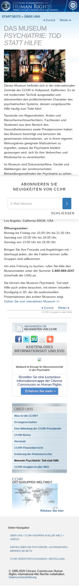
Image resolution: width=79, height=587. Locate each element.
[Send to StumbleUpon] (34, 339)
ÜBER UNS (32, 16)
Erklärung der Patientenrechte (33, 454)
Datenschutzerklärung (22, 577)
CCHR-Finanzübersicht (28, 447)
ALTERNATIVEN (58, 547)
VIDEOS (14, 539)
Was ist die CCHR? (26, 415)
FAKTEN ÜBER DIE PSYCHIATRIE (29, 547)
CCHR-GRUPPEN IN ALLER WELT (43, 535)
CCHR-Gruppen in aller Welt (31, 466)
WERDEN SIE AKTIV (21, 551)
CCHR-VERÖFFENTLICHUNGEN (29, 558)
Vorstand (19, 441)
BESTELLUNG (57, 558)
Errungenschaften (25, 422)
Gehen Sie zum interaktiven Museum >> (32, 301)
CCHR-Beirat (22, 435)
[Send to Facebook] (18, 339)
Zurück (50, 20)
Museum (36, 460)
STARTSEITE (11, 16)
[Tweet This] (26, 339)
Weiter (65, 20)
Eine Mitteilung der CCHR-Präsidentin (37, 428)
